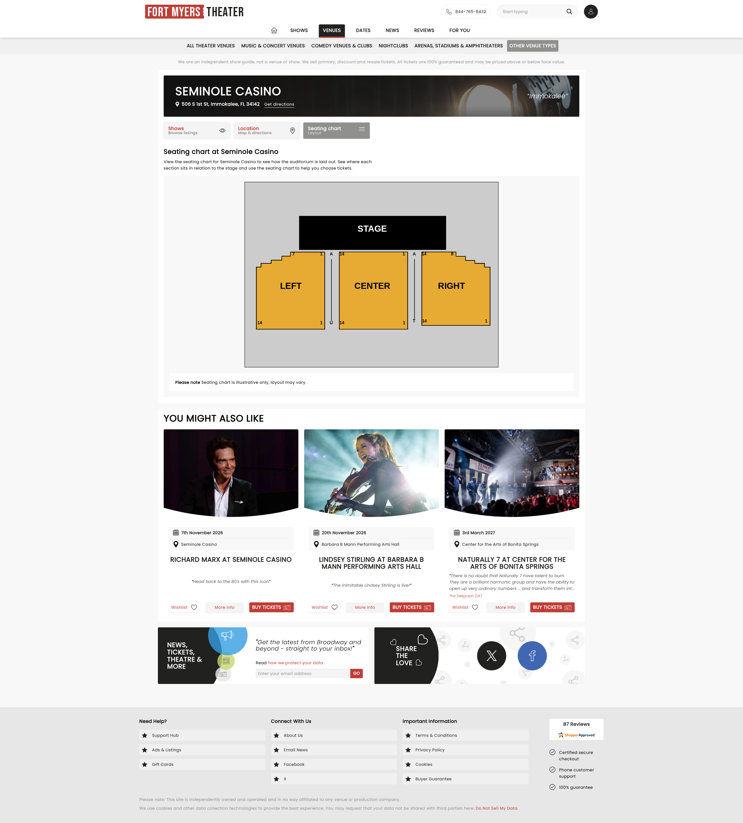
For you (460, 30)
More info (225, 607)
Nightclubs (393, 45)
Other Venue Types (532, 45)
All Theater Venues (211, 45)
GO (356, 673)
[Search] (570, 11)
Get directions (279, 104)
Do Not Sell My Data (496, 808)
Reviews (424, 30)
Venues (332, 30)
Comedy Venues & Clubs (341, 45)
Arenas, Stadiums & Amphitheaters (458, 45)
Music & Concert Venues (273, 45)
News (392, 30)
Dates (363, 30)
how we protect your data (296, 663)
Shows (299, 30)
